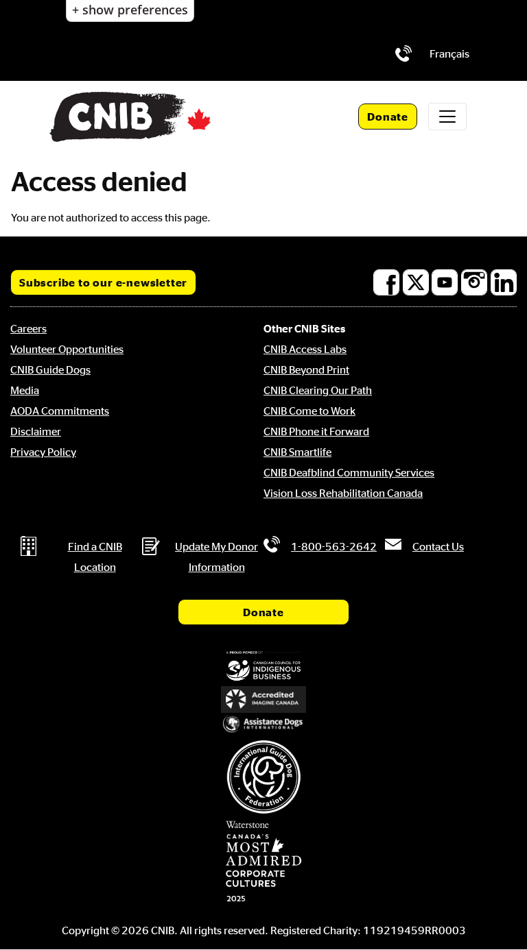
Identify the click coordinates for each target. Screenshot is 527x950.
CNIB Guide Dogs (50, 369)
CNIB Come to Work (309, 410)
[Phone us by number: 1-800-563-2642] (403, 53)
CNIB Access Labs (305, 349)
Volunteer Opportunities (67, 349)
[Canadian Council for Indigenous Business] (263, 666)
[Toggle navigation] (447, 116)
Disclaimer (35, 431)
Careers (28, 328)
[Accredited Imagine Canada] (263, 699)
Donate (387, 116)
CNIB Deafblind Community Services (349, 472)
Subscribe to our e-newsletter (103, 282)
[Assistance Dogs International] (263, 724)
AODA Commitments (59, 410)
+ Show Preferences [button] (130, 9)
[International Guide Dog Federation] (263, 777)
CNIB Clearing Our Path (318, 390)
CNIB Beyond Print (306, 369)
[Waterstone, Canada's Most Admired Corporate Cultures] (263, 861)
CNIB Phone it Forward (316, 431)
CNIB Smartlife (297, 452)
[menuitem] (449, 53)
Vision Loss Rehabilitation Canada (343, 493)
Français (449, 53)
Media (24, 390)
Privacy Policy (43, 452)
